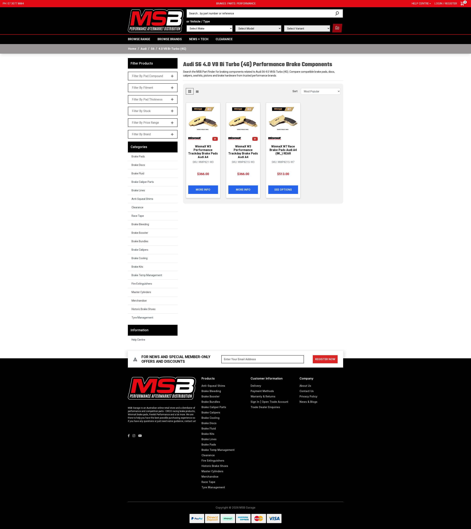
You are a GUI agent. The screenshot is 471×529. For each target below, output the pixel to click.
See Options (283, 189)
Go (337, 28)
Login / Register (446, 3)
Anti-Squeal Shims (142, 198)
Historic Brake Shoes (143, 309)
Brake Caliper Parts (143, 181)
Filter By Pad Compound (147, 76)
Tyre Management (142, 317)
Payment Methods (262, 391)
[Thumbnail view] (190, 91)
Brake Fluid (138, 173)
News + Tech (198, 39)
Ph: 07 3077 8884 (13, 3)
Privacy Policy (308, 396)
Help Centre (138, 339)
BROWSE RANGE (139, 39)
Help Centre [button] (420, 3)
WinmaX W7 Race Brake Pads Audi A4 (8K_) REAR (283, 150)
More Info (203, 189)
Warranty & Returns (263, 396)
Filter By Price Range (145, 122)
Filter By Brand (141, 134)
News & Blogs (308, 401)
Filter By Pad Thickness (147, 99)
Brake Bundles (140, 241)
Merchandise (139, 300)
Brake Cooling (140, 258)
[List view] (197, 91)
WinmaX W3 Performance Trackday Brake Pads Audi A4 (203, 152)
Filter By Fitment (142, 87)
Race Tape (138, 215)
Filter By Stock (141, 111)
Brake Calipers (140, 249)
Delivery (256, 385)
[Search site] (338, 13)
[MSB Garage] (156, 20)
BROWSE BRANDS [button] (169, 39)
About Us (305, 385)
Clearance (224, 39)
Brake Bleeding (140, 224)
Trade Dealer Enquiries (265, 407)
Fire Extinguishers (142, 283)
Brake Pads (138, 156)
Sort (295, 91)
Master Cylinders (141, 292)
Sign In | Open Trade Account (269, 401)
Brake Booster (140, 232)
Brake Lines (138, 190)
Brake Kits (137, 266)
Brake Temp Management (147, 275)
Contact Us (307, 391)
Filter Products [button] (142, 63)
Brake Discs (138, 164)
